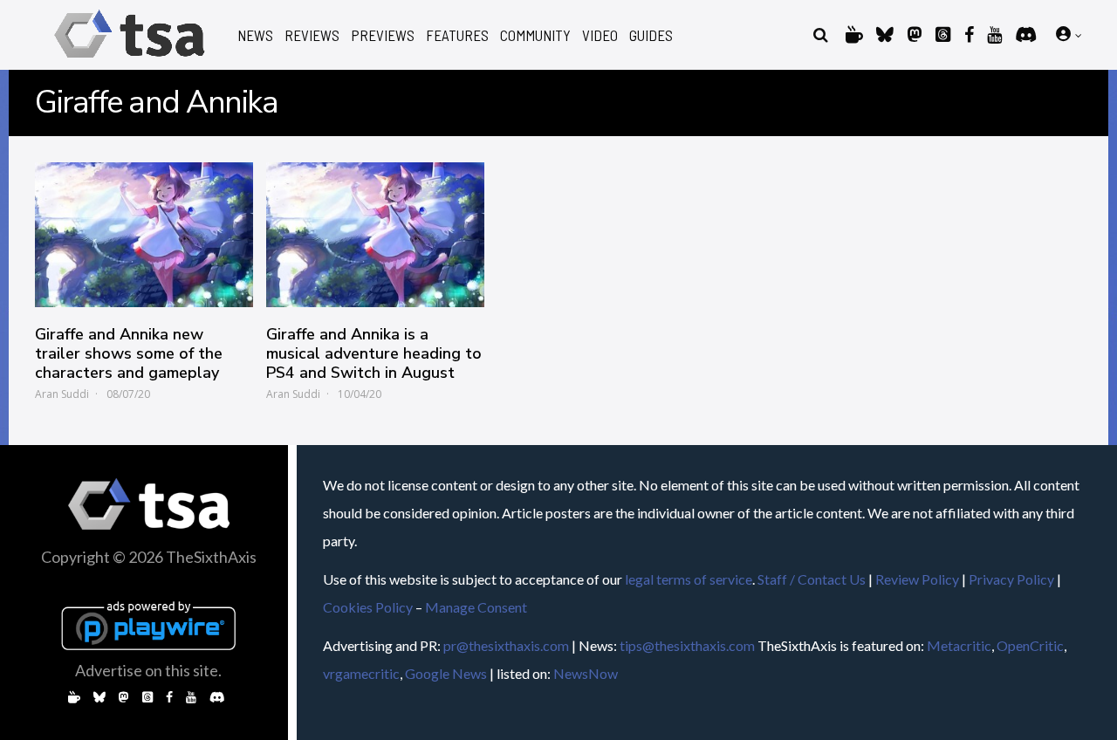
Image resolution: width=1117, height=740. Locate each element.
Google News (446, 673)
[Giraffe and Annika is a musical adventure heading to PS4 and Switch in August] (375, 234)
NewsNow (585, 673)
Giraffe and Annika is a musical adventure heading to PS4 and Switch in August (374, 353)
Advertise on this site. (148, 670)
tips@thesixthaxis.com (687, 645)
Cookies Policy (368, 607)
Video (600, 35)
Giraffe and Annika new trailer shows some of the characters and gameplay (129, 353)
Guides (651, 35)
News (255, 35)
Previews (383, 35)
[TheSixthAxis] (129, 60)
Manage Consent (476, 607)
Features (457, 35)
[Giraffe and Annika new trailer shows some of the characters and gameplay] (144, 234)
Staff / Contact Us (811, 579)
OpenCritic (1030, 645)
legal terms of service (688, 579)
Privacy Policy (1011, 579)
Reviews (311, 35)
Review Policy (917, 579)
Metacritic (959, 645)
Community (535, 35)
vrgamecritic (361, 673)
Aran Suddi (62, 394)
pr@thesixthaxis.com (506, 645)
